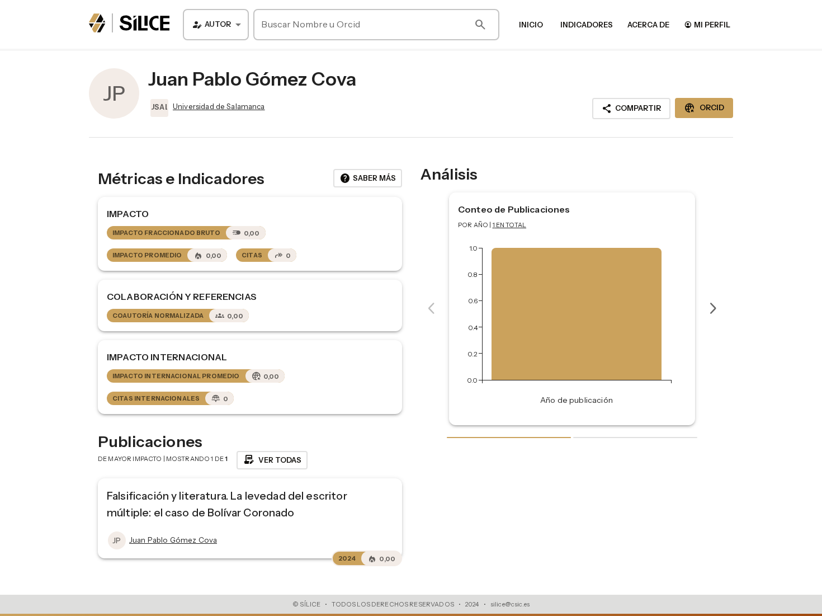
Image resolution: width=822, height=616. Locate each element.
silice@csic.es (510, 604)
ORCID (704, 108)
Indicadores (586, 24)
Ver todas (272, 460)
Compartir (631, 108)
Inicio (531, 24)
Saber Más (367, 178)
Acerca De (648, 24)
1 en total (510, 225)
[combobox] (216, 24)
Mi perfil (707, 24)
